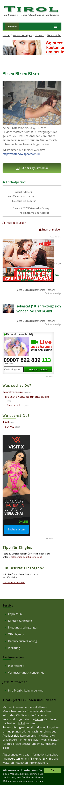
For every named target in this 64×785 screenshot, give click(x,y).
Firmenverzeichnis (41, 758)
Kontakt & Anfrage (20, 621)
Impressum (15, 614)
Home (6, 35)
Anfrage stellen (34, 168)
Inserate (12, 26)
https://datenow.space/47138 (21, 154)
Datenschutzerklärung (22, 641)
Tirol (6, 422)
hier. (41, 781)
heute (39, 719)
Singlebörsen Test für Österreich (25, 556)
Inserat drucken (15, 223)
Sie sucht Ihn (54, 35)
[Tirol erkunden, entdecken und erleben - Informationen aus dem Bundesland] (32, 17)
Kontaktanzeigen (22, 35)
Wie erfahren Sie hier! (14, 582)
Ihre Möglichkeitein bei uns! (26, 690)
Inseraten (13, 758)
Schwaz (39, 35)
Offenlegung (16, 634)
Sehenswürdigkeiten (16, 727)
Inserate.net (16, 666)
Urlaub (7, 731)
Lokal (21, 723)
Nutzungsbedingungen (23, 627)
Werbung (14, 648)
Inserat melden (51, 229)
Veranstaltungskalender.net (26, 672)
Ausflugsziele (11, 735)
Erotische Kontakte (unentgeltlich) (27, 397)
